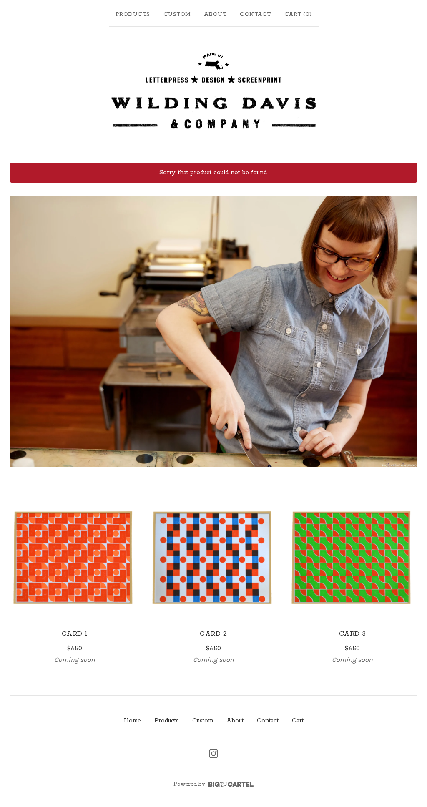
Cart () (298, 14)
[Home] (213, 92)
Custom (177, 14)
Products (133, 14)
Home (132, 720)
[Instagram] (213, 754)
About (215, 14)
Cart (298, 720)
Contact (255, 14)
